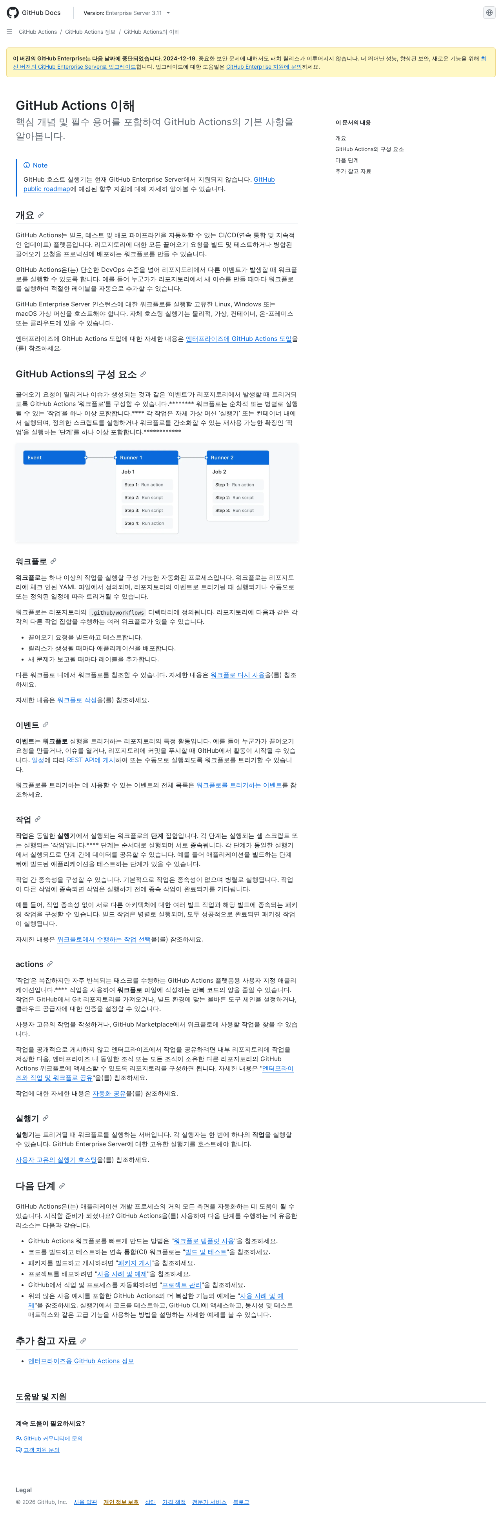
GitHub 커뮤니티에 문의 (53, 1438)
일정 (38, 760)
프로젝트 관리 (182, 1285)
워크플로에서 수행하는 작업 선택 (104, 939)
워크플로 (31, 561)
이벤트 (27, 725)
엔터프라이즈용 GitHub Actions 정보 (81, 1361)
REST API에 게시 (91, 760)
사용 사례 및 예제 (122, 1274)
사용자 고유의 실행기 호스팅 (56, 1159)
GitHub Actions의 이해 (152, 31)
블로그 (241, 1501)
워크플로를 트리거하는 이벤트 (239, 785)
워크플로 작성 (77, 700)
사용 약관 (85, 1501)
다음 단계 (36, 1185)
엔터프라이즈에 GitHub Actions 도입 (239, 338)
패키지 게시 (134, 1263)
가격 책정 (174, 1501)
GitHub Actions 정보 (90, 31)
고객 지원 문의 (42, 1449)
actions (30, 964)
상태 (150, 1501)
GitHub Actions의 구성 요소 (76, 374)
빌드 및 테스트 (206, 1252)
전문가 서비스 (209, 1501)
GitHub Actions (38, 31)
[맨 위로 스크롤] (485, 1514)
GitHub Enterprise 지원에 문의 (264, 66)
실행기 (27, 1118)
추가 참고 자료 (46, 1340)
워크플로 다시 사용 (238, 675)
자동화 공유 (109, 1093)
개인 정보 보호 (121, 1501)
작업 (23, 819)
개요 (25, 214)
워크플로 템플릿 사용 (204, 1241)
